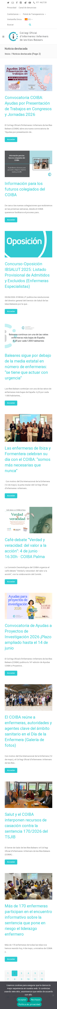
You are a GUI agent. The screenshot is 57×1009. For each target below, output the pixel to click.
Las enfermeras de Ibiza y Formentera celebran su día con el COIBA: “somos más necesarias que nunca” (28, 459)
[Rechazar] (53, 995)
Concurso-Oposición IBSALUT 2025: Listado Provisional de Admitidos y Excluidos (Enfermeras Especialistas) (27, 275)
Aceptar (22, 999)
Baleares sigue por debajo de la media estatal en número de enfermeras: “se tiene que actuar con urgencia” (28, 366)
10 (28, 979)
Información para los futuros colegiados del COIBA (25, 189)
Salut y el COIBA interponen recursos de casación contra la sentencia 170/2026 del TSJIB (26, 825)
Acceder (11, 139)
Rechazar (35, 999)
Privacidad (11, 8)
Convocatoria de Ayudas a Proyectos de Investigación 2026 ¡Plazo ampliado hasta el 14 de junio (28, 636)
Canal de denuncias (27, 8)
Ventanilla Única (14, 19)
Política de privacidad (29, 1004)
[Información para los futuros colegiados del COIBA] (28, 164)
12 (42, 979)
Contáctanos (13, 14)
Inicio (7, 53)
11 (35, 979)
